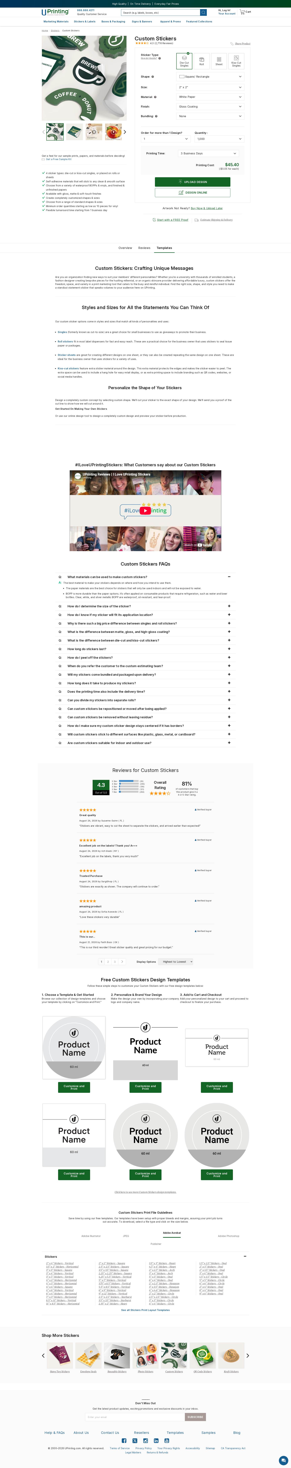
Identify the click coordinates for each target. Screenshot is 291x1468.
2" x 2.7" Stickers (162, 1270)
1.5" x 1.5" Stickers (213, 1276)
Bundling (147, 116)
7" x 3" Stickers (61, 1296)
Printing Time (155, 153)
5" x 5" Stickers (211, 1280)
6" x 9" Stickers (112, 1290)
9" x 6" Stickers (211, 1293)
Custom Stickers (155, 38)
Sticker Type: (150, 55)
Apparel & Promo (170, 21)
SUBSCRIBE (195, 1417)
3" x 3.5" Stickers (164, 1286)
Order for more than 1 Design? (161, 132)
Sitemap (210, 1448)
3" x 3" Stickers (59, 1270)
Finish (145, 106)
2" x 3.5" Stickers (212, 1270)
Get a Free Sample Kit (58, 159)
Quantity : (201, 132)
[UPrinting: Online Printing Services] (55, 12)
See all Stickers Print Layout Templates (145, 1310)
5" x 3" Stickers (161, 1276)
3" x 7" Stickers (59, 1276)
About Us (81, 1433)
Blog (236, 1433)
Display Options (146, 961)
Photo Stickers (145, 1371)
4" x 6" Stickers (60, 1290)
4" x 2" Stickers (61, 1280)
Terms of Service (120, 1448)
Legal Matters (133, 1452)
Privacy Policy (144, 1448)
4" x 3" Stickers (61, 1283)
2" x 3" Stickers (211, 1266)
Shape (145, 76)
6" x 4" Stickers (61, 1293)
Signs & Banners (142, 21)
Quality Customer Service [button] (92, 14)
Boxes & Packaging (113, 21)
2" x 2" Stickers (112, 1263)
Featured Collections (199, 21)
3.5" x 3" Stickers (162, 1263)
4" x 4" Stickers (59, 1286)
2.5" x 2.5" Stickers (114, 1266)
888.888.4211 (85, 10)
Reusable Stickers (117, 1371)
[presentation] (43, 132)
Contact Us (110, 1433)
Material (147, 97)
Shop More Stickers (60, 1336)
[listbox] (210, 76)
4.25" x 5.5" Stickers (115, 1276)
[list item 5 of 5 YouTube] (167, 1440)
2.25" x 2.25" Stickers (115, 1273)
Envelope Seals (88, 1371)
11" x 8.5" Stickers (62, 1303)
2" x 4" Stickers (60, 1263)
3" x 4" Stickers (59, 1273)
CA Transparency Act (233, 1448)
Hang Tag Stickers (60, 1371)
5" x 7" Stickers (112, 1280)
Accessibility (193, 1448)
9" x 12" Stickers (113, 1293)
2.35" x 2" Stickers (113, 1303)
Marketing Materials (56, 21)
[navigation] (226, 13)
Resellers (141, 1433)
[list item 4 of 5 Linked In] (156, 1440)
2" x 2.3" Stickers (164, 1283)
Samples (208, 1433)
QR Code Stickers (203, 1371)
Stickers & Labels (84, 21)
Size (144, 87)
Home (45, 30)
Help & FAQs (54, 1433)
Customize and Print (74, 1087)
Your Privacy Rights (168, 1448)
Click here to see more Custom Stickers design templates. (145, 1192)
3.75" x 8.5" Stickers (115, 1283)
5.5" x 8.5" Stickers (114, 1286)
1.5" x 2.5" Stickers (213, 1263)
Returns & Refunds (157, 1452)
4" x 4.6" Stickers (164, 1290)
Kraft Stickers (231, 1371)
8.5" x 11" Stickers (61, 1300)
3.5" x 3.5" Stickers (113, 1270)
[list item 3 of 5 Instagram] (145, 1440)
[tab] (184, 61)
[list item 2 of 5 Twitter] (135, 1441)
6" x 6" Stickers (211, 1283)
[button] (203, 12)
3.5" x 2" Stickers (62, 1266)
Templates (175, 1433)
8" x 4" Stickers (211, 1290)
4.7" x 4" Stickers (162, 1266)
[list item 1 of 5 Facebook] (124, 1440)
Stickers (55, 30)
